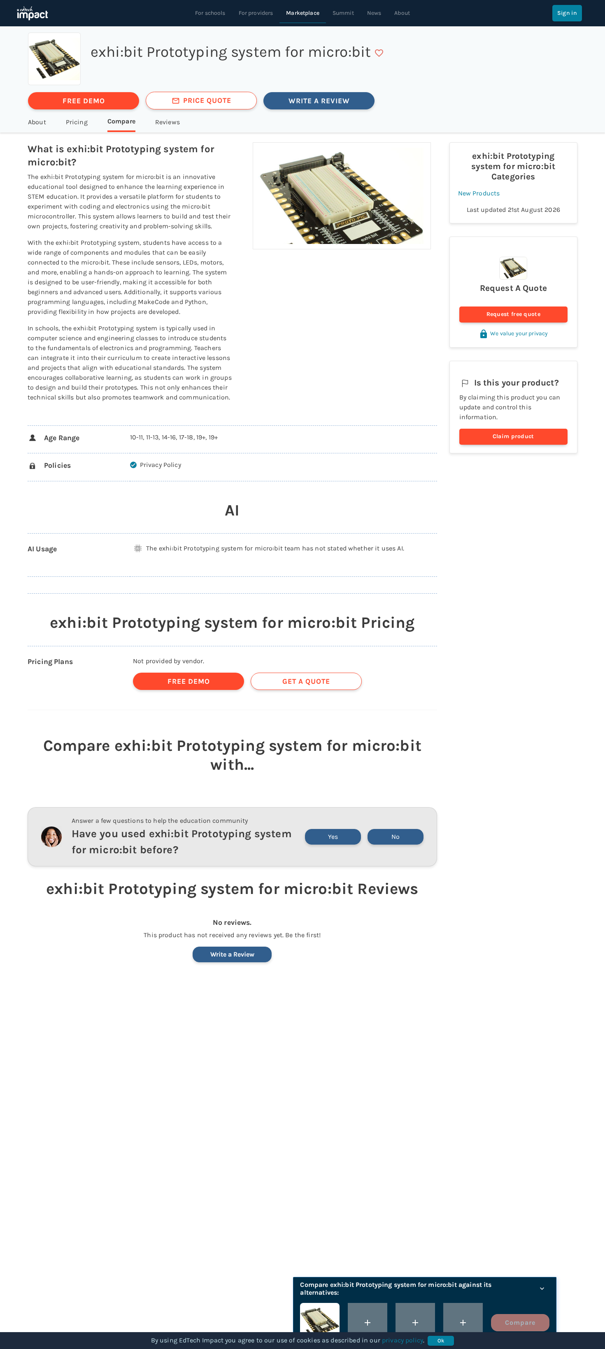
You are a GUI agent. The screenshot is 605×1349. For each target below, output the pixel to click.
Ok (440, 1340)
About (402, 12)
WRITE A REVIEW (319, 101)
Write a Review (232, 954)
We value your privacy (519, 333)
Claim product (513, 436)
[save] (379, 53)
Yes (333, 837)
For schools (210, 12)
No (395, 837)
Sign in (567, 12)
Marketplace (302, 12)
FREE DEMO (84, 101)
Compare (520, 1322)
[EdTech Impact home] (32, 13)
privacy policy (402, 1340)
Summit (343, 12)
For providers (256, 12)
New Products (479, 193)
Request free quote (513, 314)
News (374, 12)
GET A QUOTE (306, 681)
